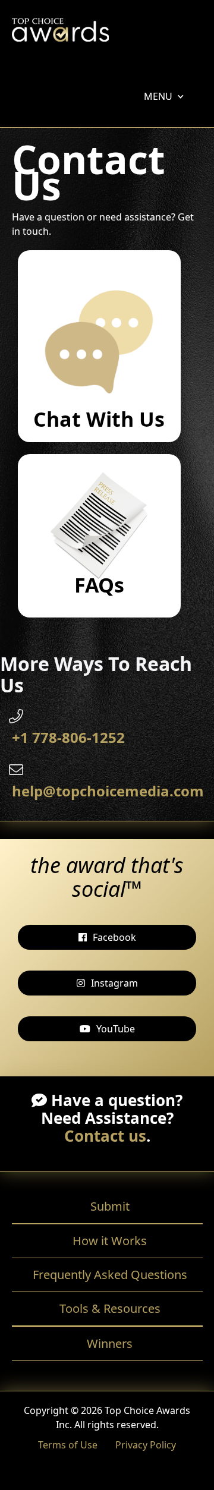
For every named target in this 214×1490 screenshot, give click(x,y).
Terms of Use (67, 1444)
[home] (60, 32)
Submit (110, 1206)
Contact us (105, 1135)
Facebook (114, 937)
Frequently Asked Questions (110, 1275)
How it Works (110, 1241)
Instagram (114, 983)
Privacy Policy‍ (145, 1444)
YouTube (115, 1028)
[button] (158, 96)
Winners (110, 1343)
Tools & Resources (109, 1308)
